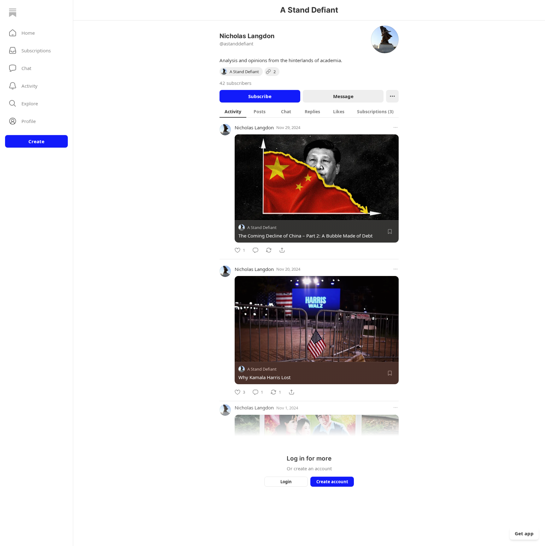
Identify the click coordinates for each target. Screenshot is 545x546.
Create (36, 141)
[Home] (12, 12)
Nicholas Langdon (254, 127)
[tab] (233, 111)
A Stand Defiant (262, 227)
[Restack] (268, 250)
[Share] (282, 250)
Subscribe (260, 96)
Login (286, 481)
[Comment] (255, 250)
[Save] (390, 231)
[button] (36, 32)
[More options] (395, 127)
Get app (524, 533)
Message (343, 96)
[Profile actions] (392, 96)
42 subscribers (235, 83)
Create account (332, 481)
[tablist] (309, 111)
